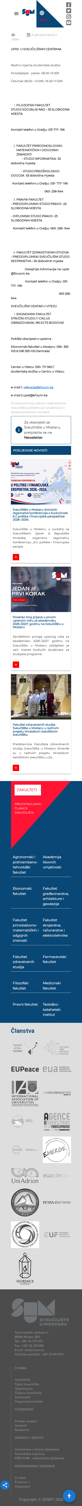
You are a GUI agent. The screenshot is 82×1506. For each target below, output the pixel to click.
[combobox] (28, 793)
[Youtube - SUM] (68, 23)
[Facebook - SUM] (68, 5)
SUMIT (48, 1499)
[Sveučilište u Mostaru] (28, 14)
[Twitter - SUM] (68, 11)
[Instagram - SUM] (68, 17)
